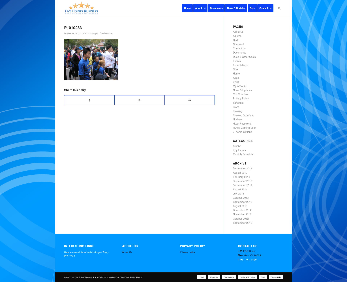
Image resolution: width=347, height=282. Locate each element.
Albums (237, 36)
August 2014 (240, 189)
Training (237, 111)
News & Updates (242, 90)
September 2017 (242, 168)
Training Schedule (243, 115)
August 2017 (240, 172)
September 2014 (242, 185)
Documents (239, 52)
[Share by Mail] (190, 100)
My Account (239, 86)
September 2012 (242, 223)
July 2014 (238, 193)
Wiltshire (108, 33)
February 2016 (241, 177)
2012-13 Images (91, 33)
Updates (238, 119)
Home (236, 73)
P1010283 (73, 27)
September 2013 (242, 202)
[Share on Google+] (139, 100)
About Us (238, 31)
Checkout (238, 44)
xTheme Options (242, 132)
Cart (235, 40)
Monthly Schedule (243, 154)
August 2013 (240, 206)
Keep (236, 77)
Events (237, 61)
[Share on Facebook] (89, 100)
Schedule (238, 102)
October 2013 (241, 197)
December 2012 (242, 210)
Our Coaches (240, 94)
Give (235, 69)
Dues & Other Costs (244, 57)
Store (236, 107)
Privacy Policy (241, 98)
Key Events (239, 150)
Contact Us (239, 48)
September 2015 (242, 181)
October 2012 (241, 218)
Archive (237, 146)
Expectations (240, 65)
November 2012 (242, 214)
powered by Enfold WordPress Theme (125, 277)
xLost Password (242, 123)
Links (236, 82)
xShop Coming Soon (244, 127)
